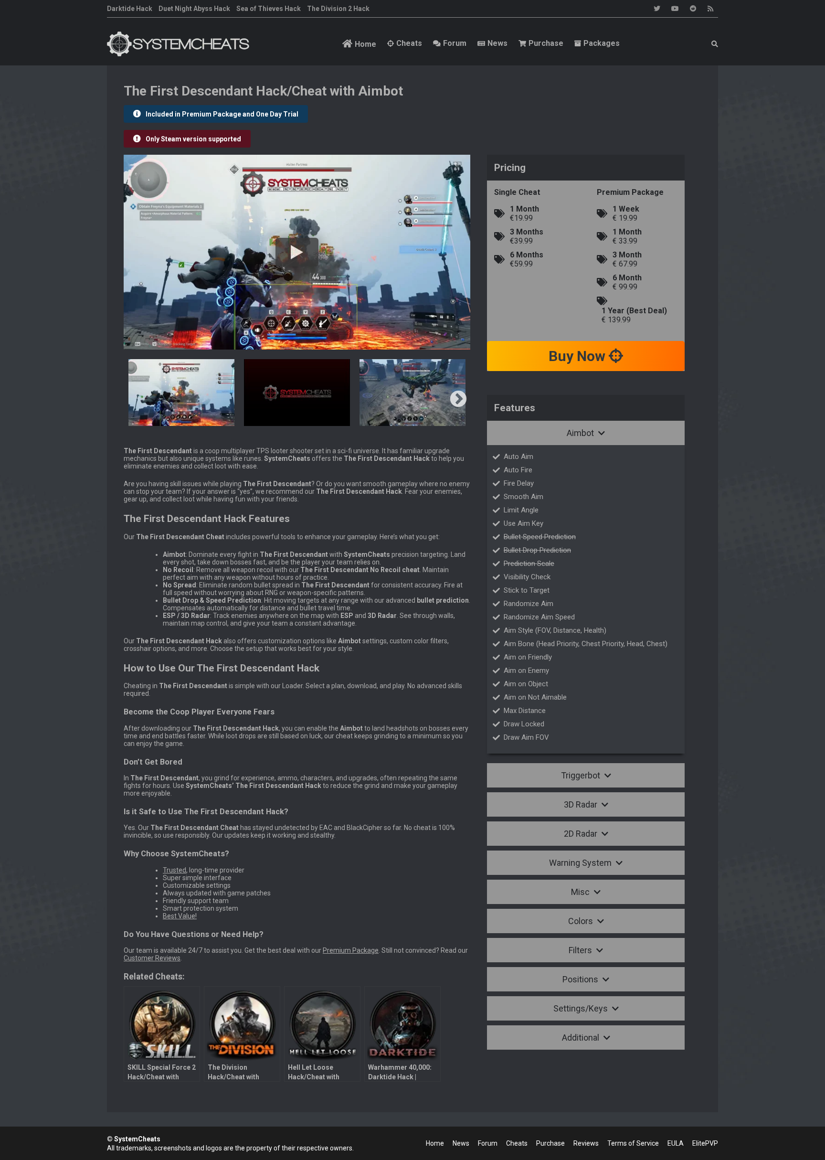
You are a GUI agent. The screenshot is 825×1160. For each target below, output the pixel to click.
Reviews (586, 1143)
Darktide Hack (129, 8)
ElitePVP (705, 1143)
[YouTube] (675, 8)
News (497, 43)
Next (458, 400)
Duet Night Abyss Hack (194, 8)
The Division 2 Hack (338, 8)
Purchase (546, 43)
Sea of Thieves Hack (268, 8)
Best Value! (180, 916)
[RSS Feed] (710, 8)
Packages (601, 43)
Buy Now (579, 356)
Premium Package (351, 950)
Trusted (174, 870)
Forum (454, 43)
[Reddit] (693, 8)
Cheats (409, 43)
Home (365, 44)
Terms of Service (633, 1143)
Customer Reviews (152, 958)
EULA (675, 1143)
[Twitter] (657, 8)
